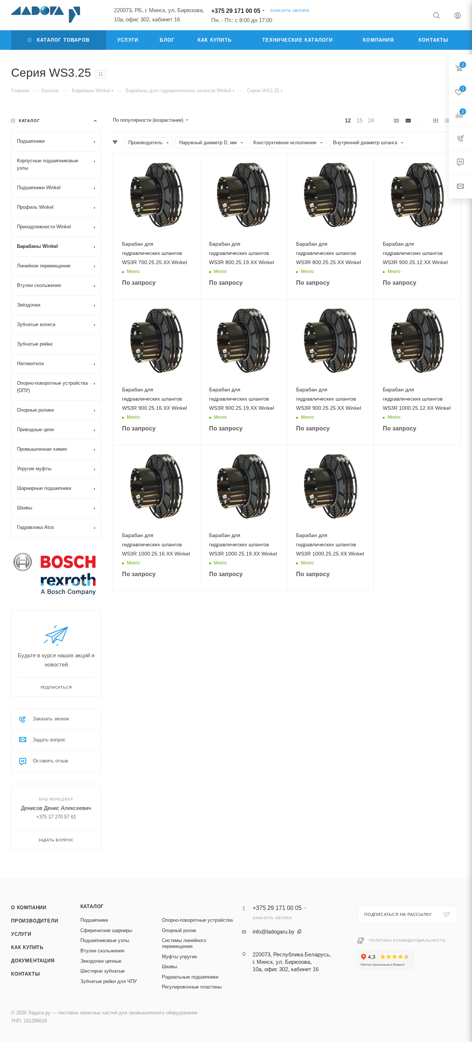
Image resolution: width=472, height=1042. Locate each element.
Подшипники (94, 920)
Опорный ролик (179, 930)
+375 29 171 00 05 (235, 11)
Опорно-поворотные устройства (197, 920)
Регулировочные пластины (192, 987)
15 (359, 120)
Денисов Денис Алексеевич (56, 808)
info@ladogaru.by (274, 931)
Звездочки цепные (100, 961)
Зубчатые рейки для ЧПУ (108, 981)
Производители (34, 921)
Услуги (21, 934)
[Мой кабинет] (457, 16)
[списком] (447, 120)
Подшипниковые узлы (104, 940)
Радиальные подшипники (190, 977)
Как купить (27, 947)
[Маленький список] (396, 120)
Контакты (25, 974)
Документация (33, 960)
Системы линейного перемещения (184, 943)
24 (371, 120)
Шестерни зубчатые (102, 971)
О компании (28, 907)
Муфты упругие (179, 956)
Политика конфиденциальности (407, 940)
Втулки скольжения (102, 950)
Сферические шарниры (106, 930)
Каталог (92, 906)
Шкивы (169, 966)
